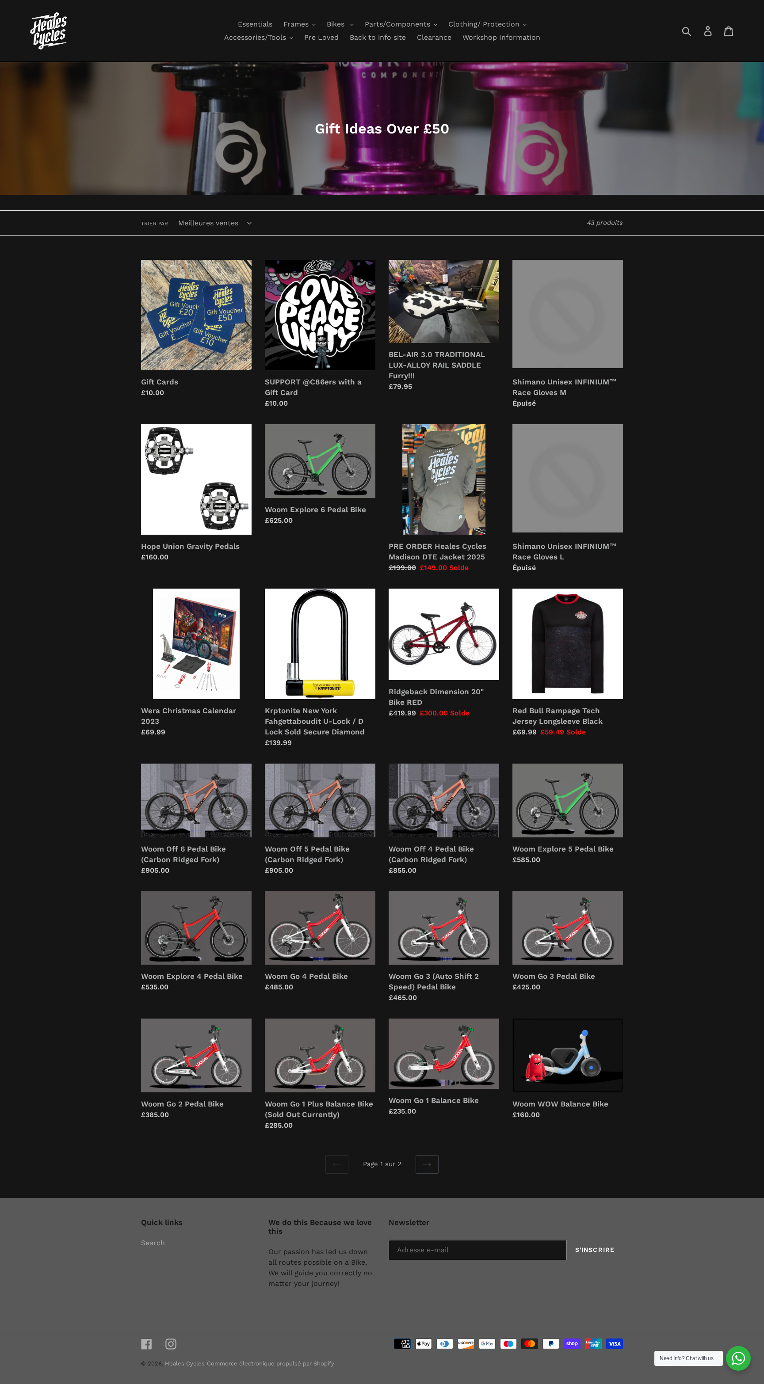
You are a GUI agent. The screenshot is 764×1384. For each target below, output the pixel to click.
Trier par (154, 224)
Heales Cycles (185, 1363)
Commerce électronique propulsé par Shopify (270, 1363)
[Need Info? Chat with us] (738, 1358)
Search (153, 1243)
